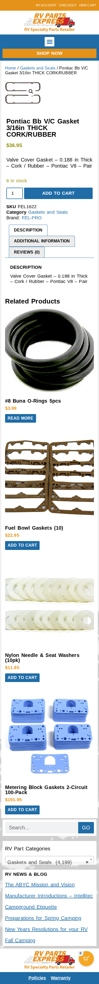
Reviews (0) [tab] (27, 252)
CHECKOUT (67, 5)
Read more (21, 418)
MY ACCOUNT (46, 5)
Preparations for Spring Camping (43, 918)
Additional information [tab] (42, 241)
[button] (49, 42)
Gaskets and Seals (37, 68)
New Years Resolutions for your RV (46, 929)
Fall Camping (20, 940)
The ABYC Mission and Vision (40, 884)
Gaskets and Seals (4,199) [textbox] (48, 862)
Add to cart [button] (22, 545)
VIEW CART (87, 5)
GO (86, 827)
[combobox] (49, 859)
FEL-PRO (32, 217)
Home (10, 68)
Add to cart (58, 193)
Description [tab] (28, 230)
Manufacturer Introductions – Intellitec (49, 896)
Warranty (61, 977)
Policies (37, 977)
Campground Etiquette (31, 907)
